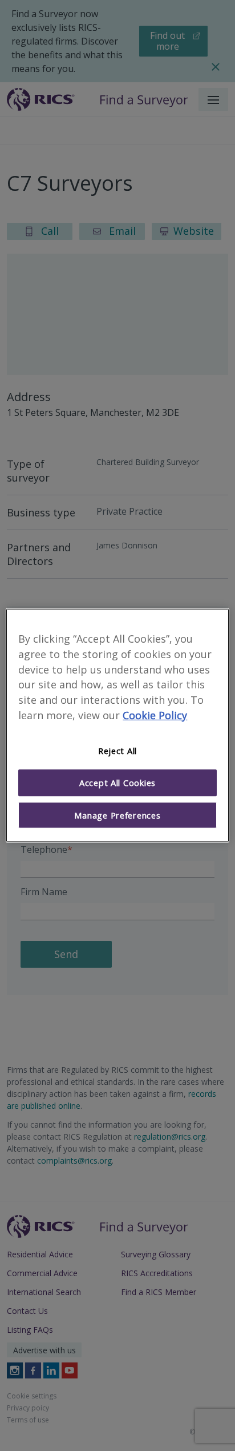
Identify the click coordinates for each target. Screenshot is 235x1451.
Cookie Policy (155, 715)
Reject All (117, 750)
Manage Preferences (117, 815)
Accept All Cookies (117, 782)
